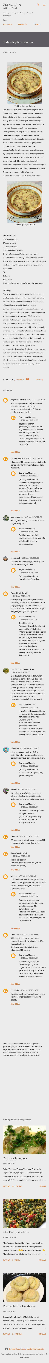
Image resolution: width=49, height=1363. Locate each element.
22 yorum (16, 1186)
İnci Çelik (15, 990)
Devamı (42, 1186)
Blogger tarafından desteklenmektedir (26, 1349)
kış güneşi (15, 558)
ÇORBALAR (19, 379)
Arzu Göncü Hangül (19, 593)
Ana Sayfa (7, 24)
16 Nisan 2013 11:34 (33, 517)
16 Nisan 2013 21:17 (29, 572)
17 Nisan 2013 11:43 (29, 748)
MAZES (14, 789)
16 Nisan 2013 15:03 (30, 558)
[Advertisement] (24, 1085)
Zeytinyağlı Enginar (15, 1158)
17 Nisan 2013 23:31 (29, 896)
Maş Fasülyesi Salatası (16, 1232)
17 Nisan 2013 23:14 (27, 876)
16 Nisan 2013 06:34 (36, 399)
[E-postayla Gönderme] (27, 379)
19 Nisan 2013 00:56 (29, 934)
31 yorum (16, 1334)
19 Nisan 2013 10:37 (29, 958)
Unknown (15, 836)
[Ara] (38, 4)
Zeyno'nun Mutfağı (12, 6)
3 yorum (16, 1260)
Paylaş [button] (39, 379)
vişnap (14, 876)
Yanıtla (15, 452)
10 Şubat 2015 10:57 (29, 990)
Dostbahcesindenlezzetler (22, 669)
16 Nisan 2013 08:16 (33, 458)
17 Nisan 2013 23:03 (29, 766)
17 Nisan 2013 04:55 (21, 672)
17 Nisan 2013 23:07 (29, 807)
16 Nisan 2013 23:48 (21, 596)
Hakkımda (22, 24)
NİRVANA (15, 748)
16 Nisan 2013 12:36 (29, 531)
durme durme (17, 517)
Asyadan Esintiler (18, 399)
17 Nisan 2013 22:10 (29, 836)
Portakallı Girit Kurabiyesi (19, 1306)
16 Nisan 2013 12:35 (29, 476)
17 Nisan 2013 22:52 (29, 707)
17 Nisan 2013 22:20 (29, 619)
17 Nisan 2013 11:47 (27, 789)
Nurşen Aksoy (17, 458)
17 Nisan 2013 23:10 (21, 856)
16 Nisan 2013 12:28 (29, 420)
